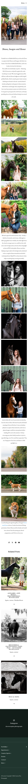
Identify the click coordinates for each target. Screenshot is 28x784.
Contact (3, 760)
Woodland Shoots (18, 600)
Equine (7, 600)
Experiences (4, 750)
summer (11, 600)
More (2, 763)
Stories (3, 756)
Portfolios (4, 747)
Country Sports (5, 753)
